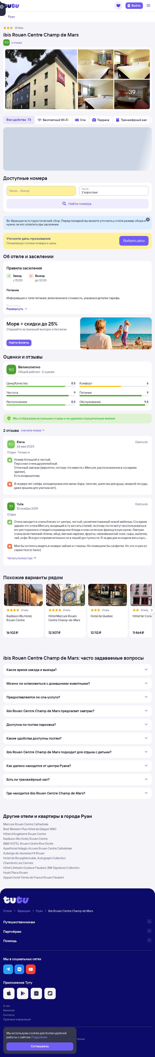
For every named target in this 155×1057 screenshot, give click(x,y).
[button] (118, 6)
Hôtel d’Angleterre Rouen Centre (24, 834)
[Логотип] (11, 5)
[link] (18, 343)
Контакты (9, 1014)
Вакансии (9, 1010)
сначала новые (31, 430)
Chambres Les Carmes (18, 863)
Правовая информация (17, 1019)
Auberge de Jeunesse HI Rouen (24, 853)
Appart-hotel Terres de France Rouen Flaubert (33, 877)
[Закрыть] (148, 220)
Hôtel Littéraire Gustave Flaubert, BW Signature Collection (41, 868)
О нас (6, 1005)
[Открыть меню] (149, 5)
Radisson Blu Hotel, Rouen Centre (25, 839)
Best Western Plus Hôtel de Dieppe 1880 (29, 829)
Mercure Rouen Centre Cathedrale (25, 824)
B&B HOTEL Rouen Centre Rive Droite (28, 843)
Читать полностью (19, 558)
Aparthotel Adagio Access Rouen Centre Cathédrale (37, 848)
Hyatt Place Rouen (15, 872)
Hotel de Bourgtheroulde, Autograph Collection (34, 858)
